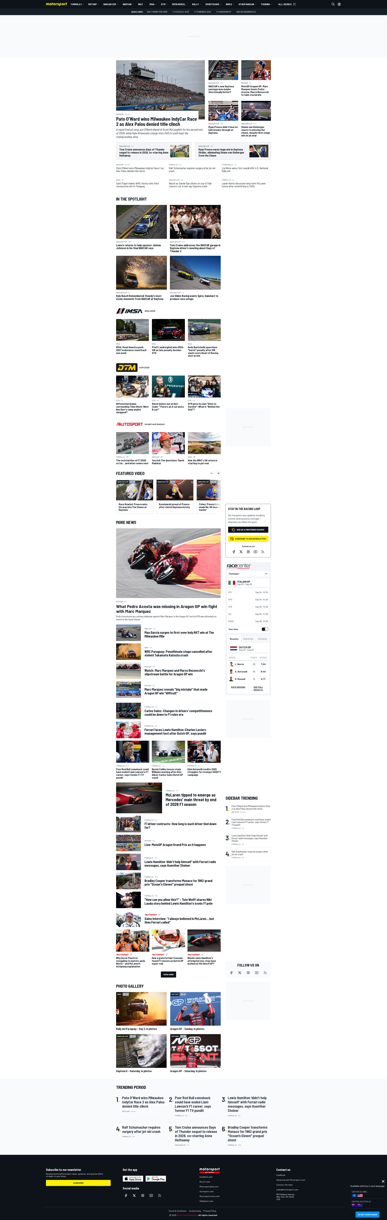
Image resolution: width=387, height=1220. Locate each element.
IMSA (152, 4)
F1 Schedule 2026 (181, 11)
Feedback (280, 1175)
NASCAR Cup (109, 4)
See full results (258, 688)
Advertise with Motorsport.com (290, 1180)
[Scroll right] (218, 473)
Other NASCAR (246, 4)
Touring (265, 4)
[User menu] (339, 4)
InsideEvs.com (206, 1177)
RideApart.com (206, 1201)
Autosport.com (207, 1191)
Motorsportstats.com (210, 1196)
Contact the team (284, 1184)
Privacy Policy (209, 1211)
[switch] (264, 629)
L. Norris (239, 664)
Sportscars (212, 4)
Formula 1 (76, 4)
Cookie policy (195, 1211)
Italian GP (243, 581)
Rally (195, 4)
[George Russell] (231, 679)
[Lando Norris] (231, 664)
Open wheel (178, 4)
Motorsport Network (187, 1215)
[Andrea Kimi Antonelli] (231, 671)
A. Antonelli (241, 671)
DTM (163, 4)
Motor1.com (205, 1181)
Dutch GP (245, 647)
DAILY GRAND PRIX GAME (157, 11)
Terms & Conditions (178, 1211)
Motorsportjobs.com (209, 1186)
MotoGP (92, 4)
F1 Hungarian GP (223, 11)
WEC (140, 4)
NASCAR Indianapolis (246, 11)
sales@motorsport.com (287, 1189)
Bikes (229, 4)
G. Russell (240, 679)
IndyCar (127, 4)
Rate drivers (238, 687)
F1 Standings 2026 (202, 11)
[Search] (333, 4)
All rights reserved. (208, 1215)
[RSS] (262, 551)
